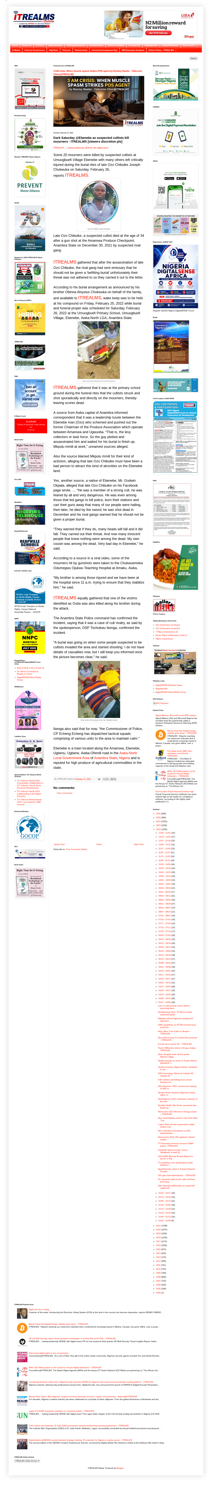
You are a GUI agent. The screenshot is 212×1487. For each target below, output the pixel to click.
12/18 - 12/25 (164, 837)
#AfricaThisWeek (116, 45)
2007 (158, 1281)
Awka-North (128, 753)
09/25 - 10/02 (164, 884)
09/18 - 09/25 (164, 888)
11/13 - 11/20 (164, 856)
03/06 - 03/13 (164, 998)
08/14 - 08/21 (164, 907)
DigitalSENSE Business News (168, 685)
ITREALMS (64, 262)
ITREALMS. (77, 175)
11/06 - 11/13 (164, 860)
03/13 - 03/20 (164, 994)
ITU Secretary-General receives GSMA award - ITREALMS (175, 1144)
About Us (26, 45)
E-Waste (16, 50)
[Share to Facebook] (112, 779)
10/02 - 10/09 (164, 880)
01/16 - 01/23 (164, 1213)
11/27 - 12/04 (164, 848)
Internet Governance (35, 50)
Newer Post (59, 844)
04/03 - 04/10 (164, 982)
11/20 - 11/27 (164, 852)
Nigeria (124, 758)
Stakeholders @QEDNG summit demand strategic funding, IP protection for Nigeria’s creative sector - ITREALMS (80, 1440)
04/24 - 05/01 (164, 971)
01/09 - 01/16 (164, 1217)
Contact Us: (134, 45)
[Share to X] (109, 779)
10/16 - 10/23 (164, 872)
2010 (158, 1269)
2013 (158, 1257)
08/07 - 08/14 (164, 912)
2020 (158, 1229)
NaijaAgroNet (151, 45)
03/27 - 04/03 (164, 986)
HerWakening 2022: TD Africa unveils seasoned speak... (175, 1013)
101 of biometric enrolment (167, 628)
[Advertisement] (98, 819)
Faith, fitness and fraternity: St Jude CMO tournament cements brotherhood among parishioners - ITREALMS (79, 1425)
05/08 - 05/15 (164, 963)
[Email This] (104, 779)
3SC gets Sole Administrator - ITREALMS (176, 1175)
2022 (158, 829)
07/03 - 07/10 (164, 931)
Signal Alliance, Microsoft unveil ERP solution (175, 715)
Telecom (66, 50)
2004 (158, 1293)
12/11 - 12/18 (164, 840)
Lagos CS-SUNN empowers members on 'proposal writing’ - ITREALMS (61, 1411)
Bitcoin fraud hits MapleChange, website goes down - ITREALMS (182, 732)
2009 (158, 1273)
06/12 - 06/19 (164, 943)
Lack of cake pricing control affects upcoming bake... (174, 1007)
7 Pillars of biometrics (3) (166, 632)
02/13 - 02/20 (164, 1197)
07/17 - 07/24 (164, 923)
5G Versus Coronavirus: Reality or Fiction (28, 672)
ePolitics (40, 45)
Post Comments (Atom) (76, 849)
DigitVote (53, 50)
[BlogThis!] (106, 779)
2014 (158, 1253)
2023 (158, 825)
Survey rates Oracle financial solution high (174, 791)
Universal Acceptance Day (104, 50)
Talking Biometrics (76, 45)
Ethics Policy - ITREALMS (161, 50)
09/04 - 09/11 (164, 896)
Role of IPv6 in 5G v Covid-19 (30, 668)
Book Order (188, 45)
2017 (158, 1241)
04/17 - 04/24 (164, 975)
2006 (158, 1285)
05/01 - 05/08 (164, 967)
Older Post (138, 844)
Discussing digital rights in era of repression (49, 1353)
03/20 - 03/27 (164, 990)
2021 (158, 1225)
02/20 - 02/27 (164, 1193)
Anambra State (105, 758)
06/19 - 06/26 (164, 939)
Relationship (81, 50)
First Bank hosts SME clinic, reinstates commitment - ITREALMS (180, 753)
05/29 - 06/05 (164, 951)
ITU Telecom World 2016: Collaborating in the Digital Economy (29, 793)
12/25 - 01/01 (164, 833)
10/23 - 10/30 (164, 868)
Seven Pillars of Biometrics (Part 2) (171, 635)
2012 (158, 1261)
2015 (158, 1249)
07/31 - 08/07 (164, 915)
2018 (158, 1237)
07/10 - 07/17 (164, 927)
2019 (158, 1233)
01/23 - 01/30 (164, 1209)
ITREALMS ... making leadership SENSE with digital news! (81, 148)
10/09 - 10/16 (164, 876)
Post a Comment (64, 793)
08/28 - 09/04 (164, 900)
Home (15, 45)
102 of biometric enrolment (167, 625)
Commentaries (96, 45)
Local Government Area (71, 758)
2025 (158, 817)
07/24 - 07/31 (164, 919)
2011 (158, 1265)
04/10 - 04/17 (164, 979)
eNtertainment (55, 45)
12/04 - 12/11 (164, 844)
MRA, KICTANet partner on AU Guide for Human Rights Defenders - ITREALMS (181, 773)
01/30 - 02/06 (164, 1205)
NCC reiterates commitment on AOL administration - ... (174, 1132)
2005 (158, 1288)
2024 (158, 821)
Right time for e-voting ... (40, 1309)
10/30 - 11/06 (164, 864)
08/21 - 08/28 (164, 904)
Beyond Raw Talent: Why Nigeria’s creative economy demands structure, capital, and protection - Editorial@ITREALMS (83, 1396)
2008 (158, 1277)
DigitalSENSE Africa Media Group (170, 692)
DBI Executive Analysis (133, 50)
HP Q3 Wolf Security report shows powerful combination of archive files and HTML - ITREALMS (72, 1338)
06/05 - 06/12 (164, 947)
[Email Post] (99, 779)
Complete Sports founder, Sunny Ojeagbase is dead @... (173, 1151)
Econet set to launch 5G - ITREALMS (175, 1044)
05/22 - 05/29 (164, 955)
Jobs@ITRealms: (170, 45)
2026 (158, 813)
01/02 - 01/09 (164, 1220)
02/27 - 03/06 (164, 1002)
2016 (158, 1245)
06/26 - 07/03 (164, 935)
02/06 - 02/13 (164, 1201)
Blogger (120, 1468)
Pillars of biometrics (164, 639)
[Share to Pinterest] (114, 779)
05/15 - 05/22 (164, 959)
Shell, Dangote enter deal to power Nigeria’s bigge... (174, 1055)
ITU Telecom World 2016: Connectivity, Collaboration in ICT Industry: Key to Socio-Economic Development (30, 784)
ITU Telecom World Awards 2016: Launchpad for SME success (29, 802)
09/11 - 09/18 (164, 892)
